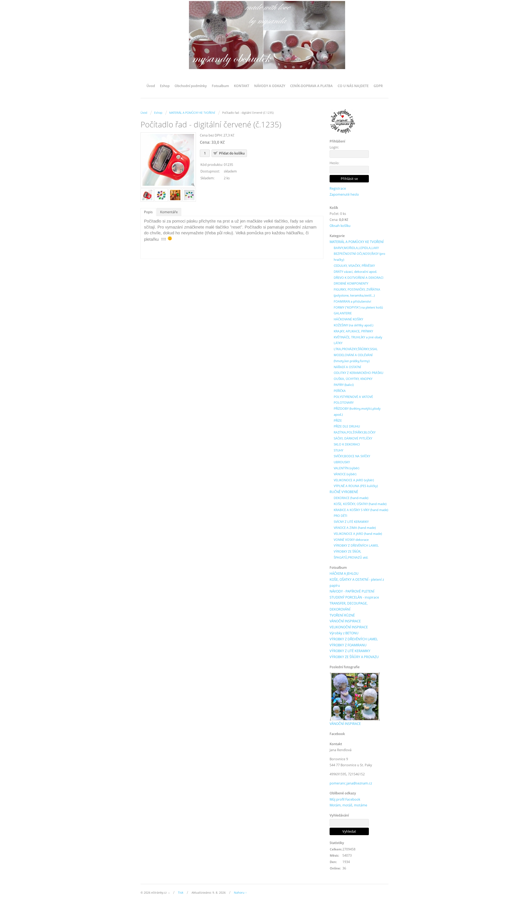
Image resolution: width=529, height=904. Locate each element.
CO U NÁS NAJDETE (353, 86)
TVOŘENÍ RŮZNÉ (342, 615)
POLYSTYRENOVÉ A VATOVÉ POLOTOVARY (353, 400)
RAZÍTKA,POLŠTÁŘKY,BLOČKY (354, 432)
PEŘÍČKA (340, 391)
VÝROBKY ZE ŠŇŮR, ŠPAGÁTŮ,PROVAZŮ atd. (351, 554)
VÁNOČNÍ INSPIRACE (345, 621)
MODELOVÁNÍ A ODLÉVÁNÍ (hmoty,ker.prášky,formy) (353, 358)
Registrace (338, 188)
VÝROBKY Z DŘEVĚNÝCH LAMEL (356, 545)
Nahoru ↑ (240, 892)
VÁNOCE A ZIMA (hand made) (355, 528)
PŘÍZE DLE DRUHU (347, 426)
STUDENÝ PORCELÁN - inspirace (354, 597)
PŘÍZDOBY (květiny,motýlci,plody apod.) (357, 411)
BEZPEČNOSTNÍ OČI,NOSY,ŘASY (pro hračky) (359, 256)
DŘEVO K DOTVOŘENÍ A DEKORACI (358, 277)
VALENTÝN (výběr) (346, 468)
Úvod (151, 86)
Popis (148, 212)
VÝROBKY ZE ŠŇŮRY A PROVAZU (354, 657)
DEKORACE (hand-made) (351, 498)
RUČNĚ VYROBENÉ (344, 492)
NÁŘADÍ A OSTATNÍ (347, 367)
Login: (334, 147)
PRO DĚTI (340, 516)
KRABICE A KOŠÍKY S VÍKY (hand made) (361, 510)
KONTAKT (241, 86)
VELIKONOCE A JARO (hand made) (358, 534)
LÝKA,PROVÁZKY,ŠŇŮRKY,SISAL (356, 349)
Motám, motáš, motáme (348, 805)
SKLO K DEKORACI (347, 444)
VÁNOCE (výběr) (345, 474)
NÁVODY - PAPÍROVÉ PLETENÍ (352, 591)
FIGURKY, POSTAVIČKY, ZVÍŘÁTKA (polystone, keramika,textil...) (357, 292)
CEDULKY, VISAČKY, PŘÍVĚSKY (354, 265)
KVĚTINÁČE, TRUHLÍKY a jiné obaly (358, 337)
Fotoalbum (220, 86)
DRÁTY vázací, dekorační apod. (355, 271)
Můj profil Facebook (345, 799)
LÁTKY (338, 343)
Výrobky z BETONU (344, 633)
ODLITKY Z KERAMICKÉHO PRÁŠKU (358, 373)
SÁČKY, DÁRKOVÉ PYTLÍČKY (353, 438)
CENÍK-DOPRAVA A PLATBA (311, 86)
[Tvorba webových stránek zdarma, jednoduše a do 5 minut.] (169, 893)
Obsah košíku (340, 225)
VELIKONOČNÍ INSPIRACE (349, 627)
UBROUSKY (342, 462)
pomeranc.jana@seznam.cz (351, 783)
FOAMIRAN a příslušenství (352, 301)
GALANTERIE (343, 313)
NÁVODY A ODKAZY (269, 86)
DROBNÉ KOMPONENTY (351, 283)
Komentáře (169, 212)
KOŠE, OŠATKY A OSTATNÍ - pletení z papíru (357, 582)
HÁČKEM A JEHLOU (344, 573)
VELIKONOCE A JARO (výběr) (354, 480)
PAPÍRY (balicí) (344, 385)
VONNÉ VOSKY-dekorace (351, 540)
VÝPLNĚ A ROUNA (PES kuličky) (356, 486)
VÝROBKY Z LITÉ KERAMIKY (350, 651)
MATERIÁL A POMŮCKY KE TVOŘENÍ (192, 113)
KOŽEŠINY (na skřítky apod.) (353, 325)
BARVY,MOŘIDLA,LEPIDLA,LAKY (356, 248)
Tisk (180, 892)
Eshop (165, 86)
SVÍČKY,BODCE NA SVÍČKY (352, 456)
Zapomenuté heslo (344, 194)
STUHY (338, 450)
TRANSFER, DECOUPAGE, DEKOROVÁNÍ (349, 606)
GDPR (378, 86)
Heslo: (334, 163)
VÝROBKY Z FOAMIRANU (348, 645)
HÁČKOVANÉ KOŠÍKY (348, 319)
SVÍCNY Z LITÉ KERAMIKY (351, 522)
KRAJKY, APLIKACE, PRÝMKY (353, 331)
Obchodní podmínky (191, 86)
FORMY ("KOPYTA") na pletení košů (358, 307)
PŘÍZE (338, 420)
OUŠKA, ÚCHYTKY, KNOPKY (353, 379)
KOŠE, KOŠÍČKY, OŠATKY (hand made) (360, 504)
